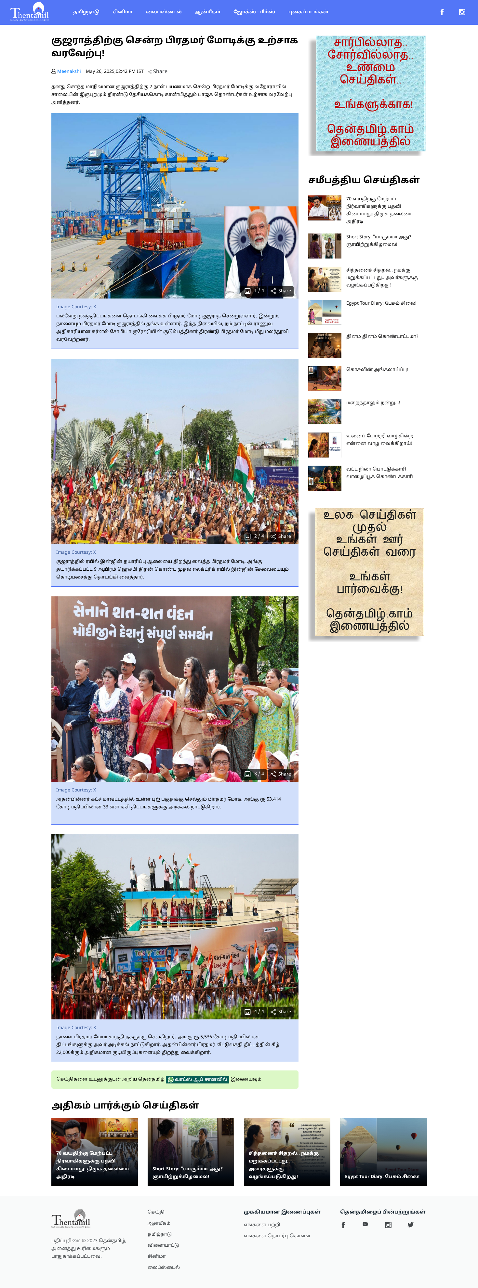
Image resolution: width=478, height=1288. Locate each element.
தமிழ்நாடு (86, 12)
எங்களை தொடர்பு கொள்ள (277, 1236)
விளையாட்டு (163, 1245)
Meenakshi (69, 71)
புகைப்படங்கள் (308, 12)
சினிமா (123, 12)
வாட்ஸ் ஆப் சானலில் (200, 1079)
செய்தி (156, 1212)
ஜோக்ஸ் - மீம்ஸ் (254, 12)
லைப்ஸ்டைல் (164, 12)
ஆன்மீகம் (207, 12)
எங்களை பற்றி (262, 1225)
